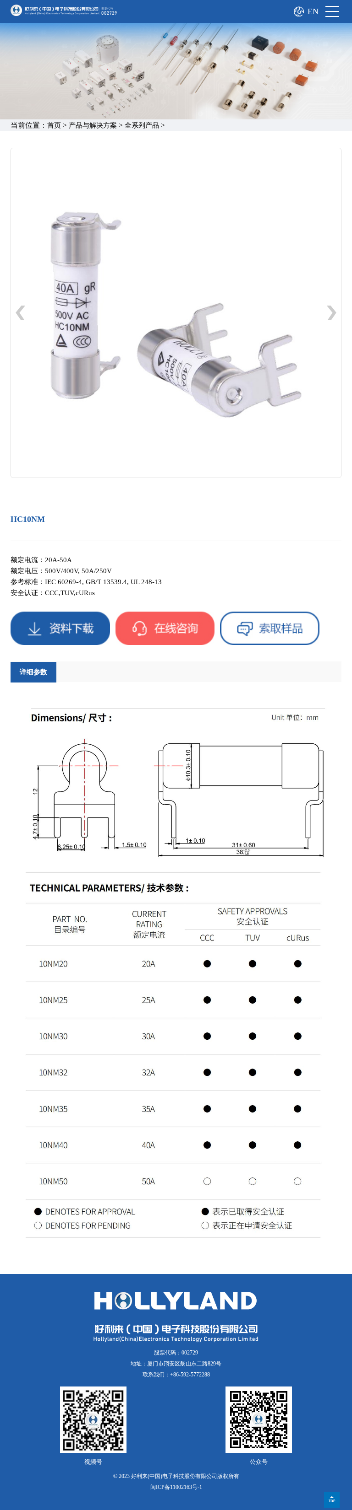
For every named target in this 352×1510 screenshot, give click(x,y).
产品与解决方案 (93, 125)
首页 (54, 125)
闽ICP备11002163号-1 (176, 1487)
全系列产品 (142, 125)
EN (313, 11)
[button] (331, 313)
